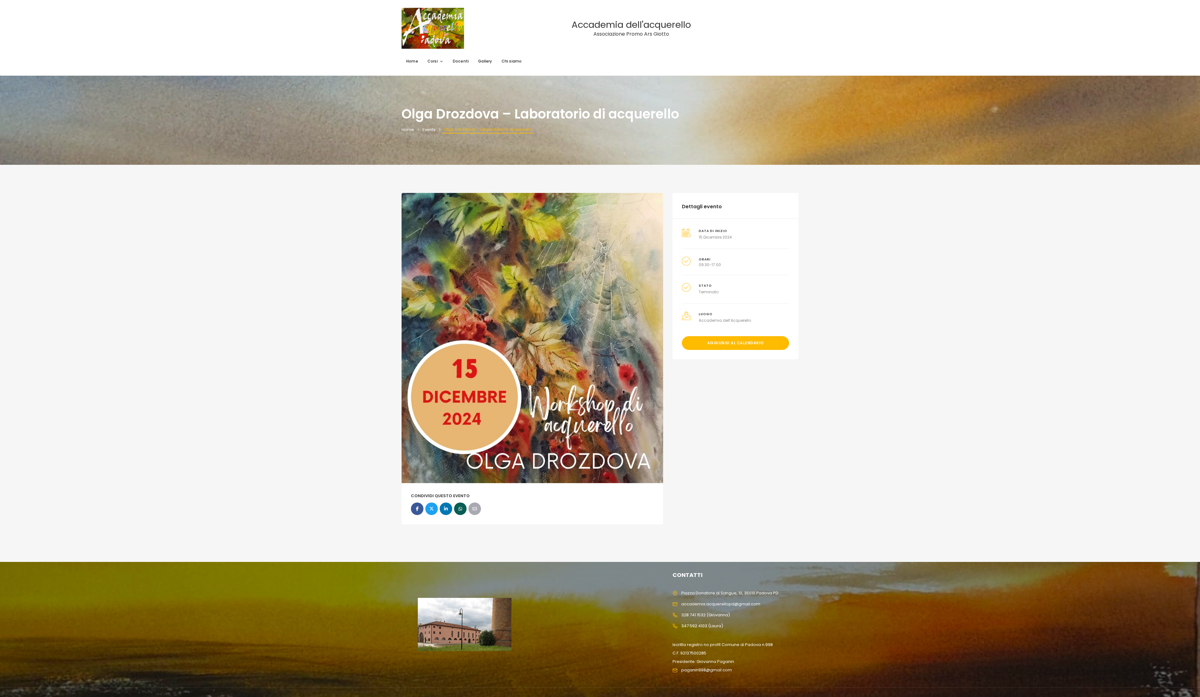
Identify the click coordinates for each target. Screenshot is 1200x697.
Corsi (433, 61)
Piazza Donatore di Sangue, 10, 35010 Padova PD (729, 593)
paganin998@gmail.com (706, 670)
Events (429, 130)
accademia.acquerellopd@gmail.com (720, 604)
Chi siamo (512, 61)
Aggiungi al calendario (735, 343)
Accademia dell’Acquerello (725, 320)
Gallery (485, 61)
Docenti (461, 61)
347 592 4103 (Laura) (702, 626)
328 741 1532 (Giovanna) (705, 615)
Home (412, 61)
